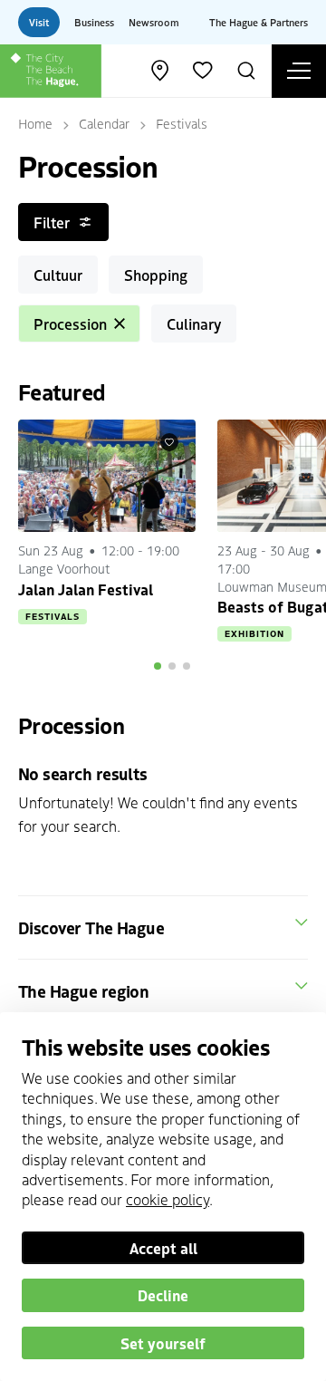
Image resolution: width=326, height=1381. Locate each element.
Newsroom (154, 21)
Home (35, 123)
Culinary (194, 323)
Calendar (104, 123)
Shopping (155, 275)
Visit (39, 21)
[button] (157, 666)
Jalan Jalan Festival (85, 589)
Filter (52, 222)
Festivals (181, 123)
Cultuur (58, 275)
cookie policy (167, 1199)
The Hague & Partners (258, 21)
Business (94, 21)
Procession (70, 323)
